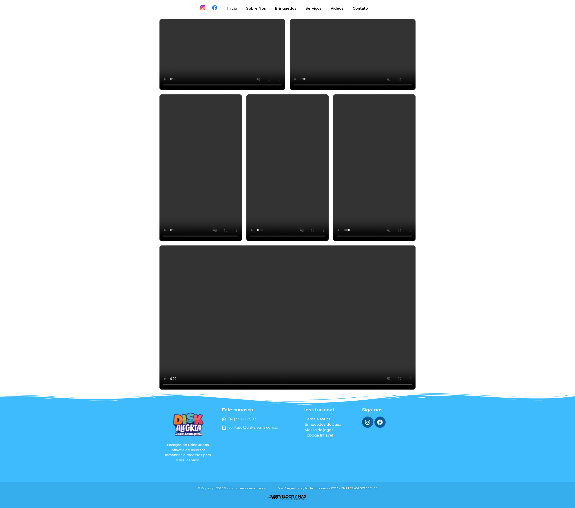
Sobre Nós (256, 8)
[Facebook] (380, 422)
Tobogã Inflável (319, 435)
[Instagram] (367, 422)
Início (232, 8)
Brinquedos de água (323, 424)
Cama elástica (318, 419)
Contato (360, 8)
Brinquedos (285, 8)
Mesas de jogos (319, 430)
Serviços (313, 8)
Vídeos (337, 8)
